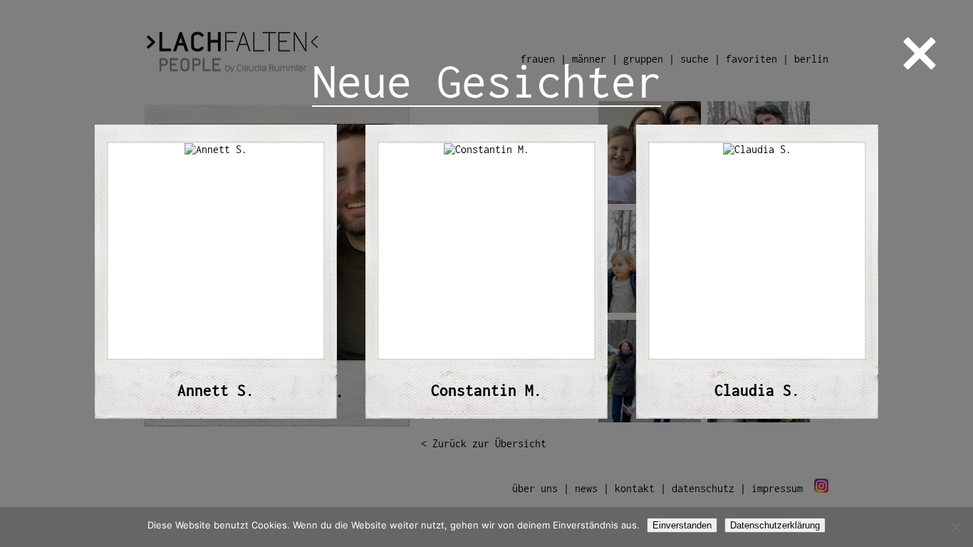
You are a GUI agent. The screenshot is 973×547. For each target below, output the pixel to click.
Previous (71, 274)
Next (902, 274)
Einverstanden (682, 525)
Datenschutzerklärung (775, 525)
